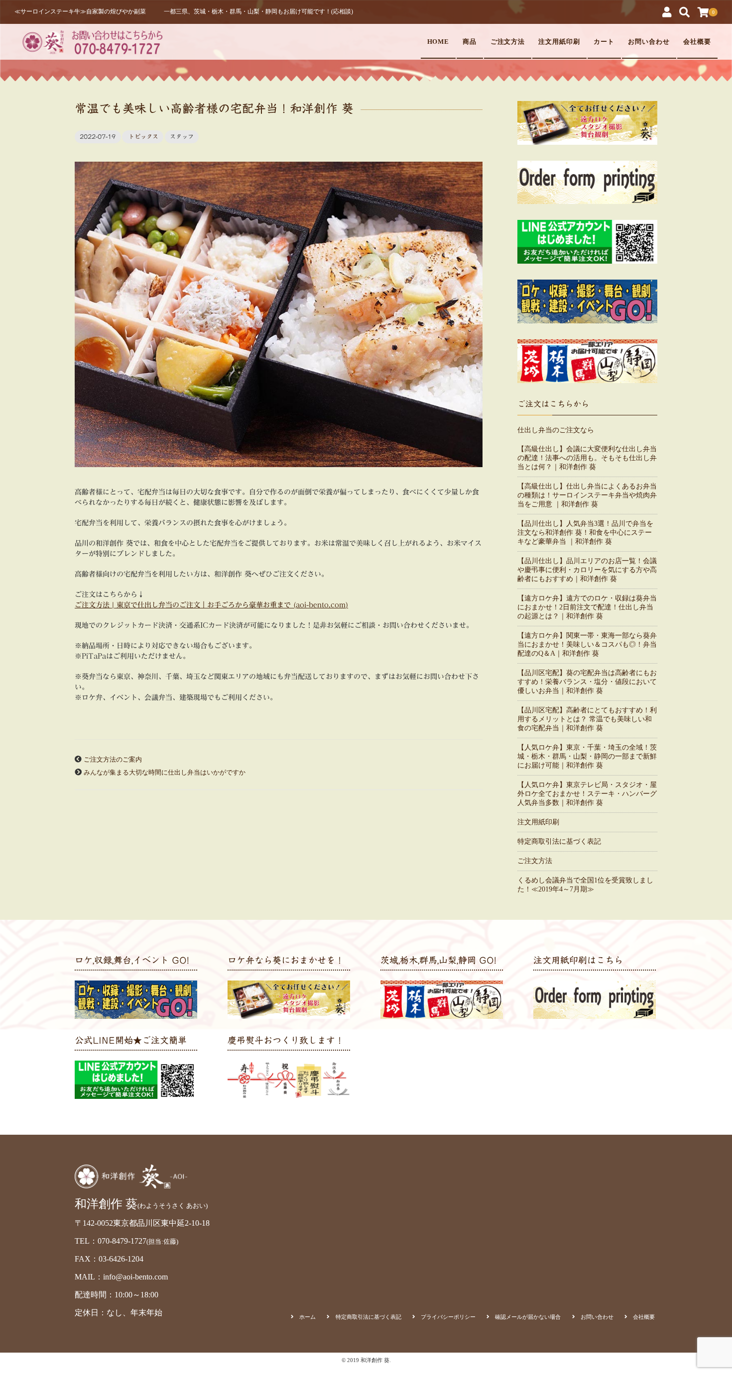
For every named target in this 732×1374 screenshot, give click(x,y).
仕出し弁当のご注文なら (555, 430)
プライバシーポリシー (448, 1317)
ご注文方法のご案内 (113, 759)
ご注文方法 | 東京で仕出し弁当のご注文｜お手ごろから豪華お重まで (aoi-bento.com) (211, 604)
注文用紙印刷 (559, 41)
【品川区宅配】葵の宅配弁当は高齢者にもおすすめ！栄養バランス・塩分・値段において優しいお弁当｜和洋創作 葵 (587, 681)
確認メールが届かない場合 (528, 1317)
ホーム (307, 1317)
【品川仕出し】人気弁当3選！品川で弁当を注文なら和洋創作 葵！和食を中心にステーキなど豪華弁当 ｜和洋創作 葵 (585, 532)
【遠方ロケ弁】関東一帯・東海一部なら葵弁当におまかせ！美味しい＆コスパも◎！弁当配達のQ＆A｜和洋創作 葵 (587, 644)
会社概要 (697, 41)
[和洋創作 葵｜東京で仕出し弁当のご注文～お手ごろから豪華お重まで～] (91, 41)
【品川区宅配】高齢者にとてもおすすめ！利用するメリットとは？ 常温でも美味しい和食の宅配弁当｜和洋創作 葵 (587, 719)
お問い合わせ (649, 41)
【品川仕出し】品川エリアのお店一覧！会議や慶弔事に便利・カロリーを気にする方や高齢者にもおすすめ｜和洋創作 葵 (587, 570)
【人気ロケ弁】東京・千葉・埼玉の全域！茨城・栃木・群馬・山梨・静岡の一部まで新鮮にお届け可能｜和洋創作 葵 (587, 756)
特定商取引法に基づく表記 (559, 841)
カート (604, 41)
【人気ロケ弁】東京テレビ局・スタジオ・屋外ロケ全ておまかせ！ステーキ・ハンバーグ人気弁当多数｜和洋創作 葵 (587, 793)
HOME (438, 41)
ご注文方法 (507, 41)
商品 (470, 41)
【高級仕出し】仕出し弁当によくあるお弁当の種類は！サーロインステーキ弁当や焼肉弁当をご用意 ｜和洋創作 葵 (587, 495)
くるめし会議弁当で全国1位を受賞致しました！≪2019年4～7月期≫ (585, 885)
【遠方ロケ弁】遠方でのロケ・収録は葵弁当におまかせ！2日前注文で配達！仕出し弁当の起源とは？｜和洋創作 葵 (587, 607)
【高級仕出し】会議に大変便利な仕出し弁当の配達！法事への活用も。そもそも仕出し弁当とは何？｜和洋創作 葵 (587, 458)
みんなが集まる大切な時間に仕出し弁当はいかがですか (164, 772)
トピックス (143, 136)
